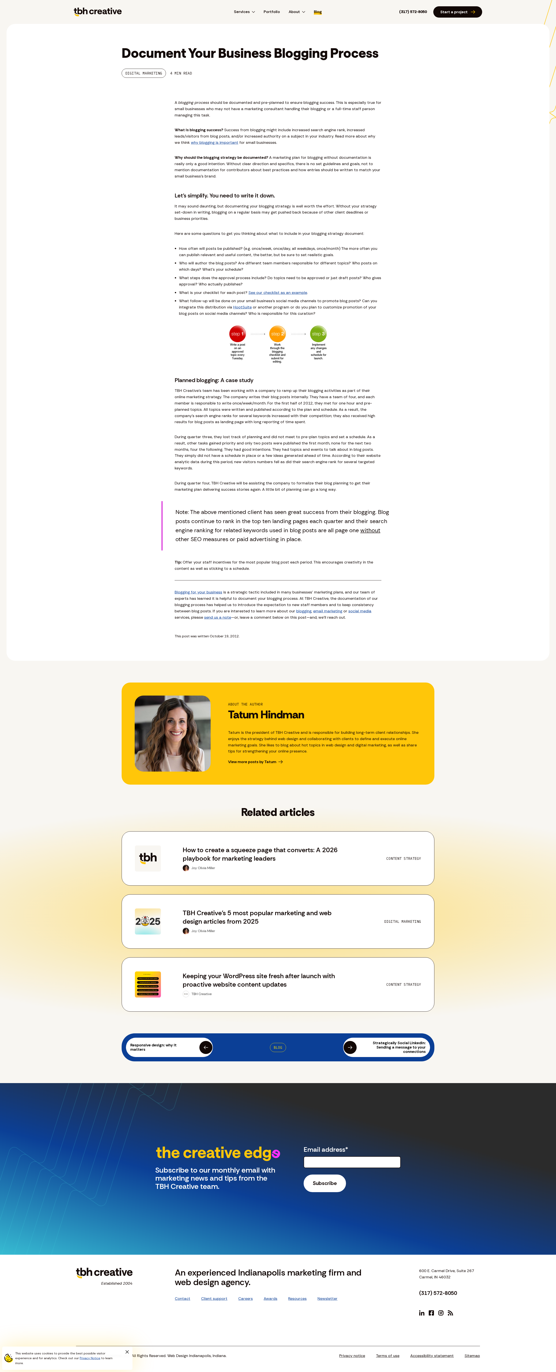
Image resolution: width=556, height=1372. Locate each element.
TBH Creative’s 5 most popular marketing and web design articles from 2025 (257, 917)
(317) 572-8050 (413, 11)
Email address (326, 1149)
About (294, 11)
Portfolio (272, 11)
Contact (182, 1298)
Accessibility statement (432, 1355)
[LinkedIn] (421, 1313)
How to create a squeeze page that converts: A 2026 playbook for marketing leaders (260, 854)
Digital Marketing (143, 73)
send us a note (217, 617)
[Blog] (450, 1313)
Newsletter (328, 1298)
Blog (318, 11)
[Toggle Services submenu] (252, 12)
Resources (297, 1298)
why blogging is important (214, 142)
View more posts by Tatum (252, 761)
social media (359, 611)
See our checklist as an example (277, 292)
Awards (270, 1298)
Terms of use (387, 1355)
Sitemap (472, 1355)
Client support (214, 1298)
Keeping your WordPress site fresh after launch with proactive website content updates (259, 980)
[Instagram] (440, 1313)
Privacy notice (352, 1355)
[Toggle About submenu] (302, 12)
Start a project (454, 12)
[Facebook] (431, 1313)
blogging (303, 611)
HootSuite (242, 307)
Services (242, 11)
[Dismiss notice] (127, 1352)
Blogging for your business (198, 592)
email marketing (327, 611)
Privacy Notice (90, 1358)
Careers (245, 1298)
